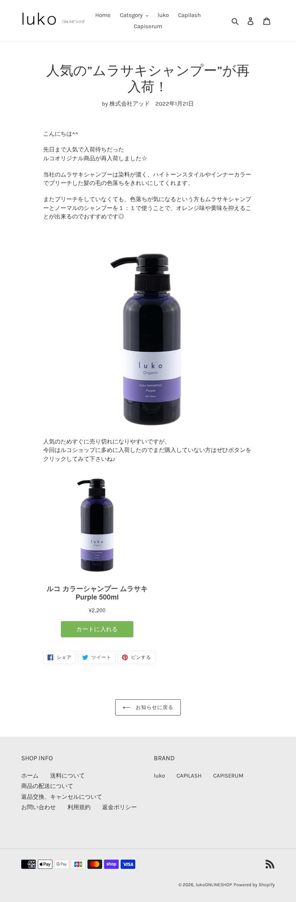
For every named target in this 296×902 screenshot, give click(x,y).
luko (159, 775)
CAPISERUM (228, 775)
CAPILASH (189, 775)
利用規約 (79, 807)
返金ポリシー (119, 807)
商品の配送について (47, 786)
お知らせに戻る (153, 707)
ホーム (30, 775)
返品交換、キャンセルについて (61, 796)
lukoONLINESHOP (214, 884)
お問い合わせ (38, 807)
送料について (67, 775)
